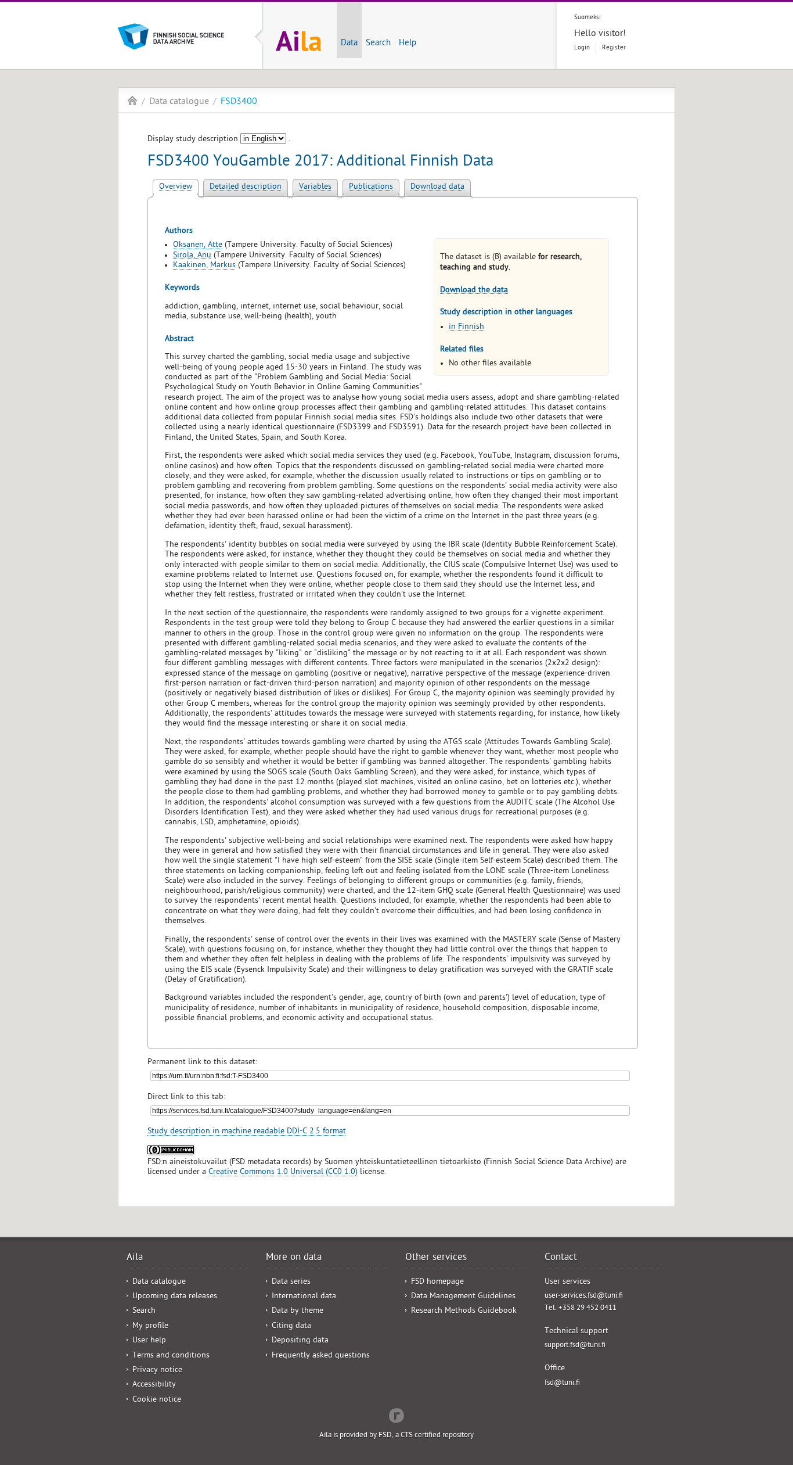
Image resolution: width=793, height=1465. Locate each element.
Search (378, 43)
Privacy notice (157, 1371)
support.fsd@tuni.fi (575, 1345)
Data (349, 43)
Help (407, 43)
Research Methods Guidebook (464, 1311)
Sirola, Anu (192, 256)
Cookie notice (156, 1400)
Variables (315, 187)
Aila (132, 100)
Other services (436, 1258)
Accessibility (154, 1385)
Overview (175, 187)
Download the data (474, 291)
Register (614, 48)
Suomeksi (587, 18)
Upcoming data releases (174, 1297)
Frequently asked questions (321, 1356)
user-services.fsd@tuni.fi (584, 1296)
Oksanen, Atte (197, 245)
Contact (561, 1258)
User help (149, 1341)
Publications (371, 187)
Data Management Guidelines (463, 1297)
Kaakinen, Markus (204, 266)
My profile (150, 1326)
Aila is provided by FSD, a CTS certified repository (396, 1435)
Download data (437, 187)
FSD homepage (437, 1282)
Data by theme (297, 1311)
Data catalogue (179, 102)
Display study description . (218, 140)
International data (304, 1297)
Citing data (291, 1326)
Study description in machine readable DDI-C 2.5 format (246, 1132)
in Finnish (466, 327)
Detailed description (246, 187)
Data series (291, 1282)
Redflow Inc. (396, 1414)
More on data (294, 1258)
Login (582, 48)
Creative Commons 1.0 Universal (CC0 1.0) (283, 1172)
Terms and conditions (171, 1356)
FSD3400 (239, 102)
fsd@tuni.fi (562, 1383)
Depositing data (300, 1341)
